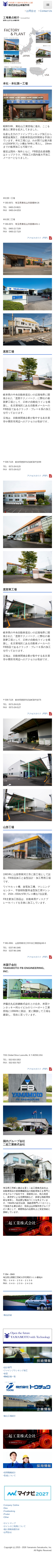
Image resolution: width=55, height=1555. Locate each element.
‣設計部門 (7, 1367)
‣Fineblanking (9, 1511)
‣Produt (6, 1514)
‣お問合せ (7, 1532)
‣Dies (5, 1508)
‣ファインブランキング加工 (15, 1370)
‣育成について (9, 1475)
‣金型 (5, 1373)
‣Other (6, 1517)
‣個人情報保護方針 (11, 1529)
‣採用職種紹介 (9, 1472)
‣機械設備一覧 (9, 1376)
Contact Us (46, 11)
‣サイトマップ (9, 1523)
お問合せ (31, 11)
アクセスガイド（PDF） (38, 238)
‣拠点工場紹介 (9, 1416)
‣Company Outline (11, 1505)
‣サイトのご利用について (14, 1526)
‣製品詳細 (7, 1315)
